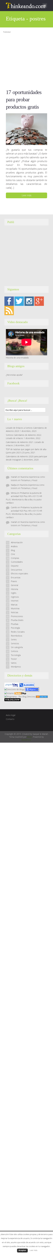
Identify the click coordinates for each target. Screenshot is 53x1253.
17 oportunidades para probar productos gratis (24, 99)
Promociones (17, 616)
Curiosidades (17, 561)
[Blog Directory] (42, 696)
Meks (29, 736)
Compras (15, 558)
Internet (14, 600)
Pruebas (14, 624)
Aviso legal (10, 715)
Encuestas (15, 577)
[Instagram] (29, 301)
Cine (13, 554)
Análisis (14, 546)
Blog (13, 550)
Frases (14, 581)
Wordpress (16, 666)
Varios (13, 662)
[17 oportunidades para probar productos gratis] (26, 129)
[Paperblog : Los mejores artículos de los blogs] (12, 684)
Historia (14, 589)
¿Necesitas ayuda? (14, 374)
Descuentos (16, 569)
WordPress (26, 739)
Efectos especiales (19, 573)
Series (14, 639)
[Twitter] (19, 301)
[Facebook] (9, 301)
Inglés (13, 593)
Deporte (15, 565)
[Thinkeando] (26, 5)
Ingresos (15, 596)
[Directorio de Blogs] (14, 689)
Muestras (15, 608)
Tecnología (16, 655)
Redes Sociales (18, 631)
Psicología (15, 627)
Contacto (10, 719)
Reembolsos (16, 635)
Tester (14, 659)
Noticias (14, 612)
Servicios (15, 643)
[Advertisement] (26, 60)
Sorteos (14, 651)
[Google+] (39, 301)
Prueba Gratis (17, 620)
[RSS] (9, 310)
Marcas (14, 604)
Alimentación (17, 542)
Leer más (26, 195)
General (14, 585)
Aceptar (22, 1250)
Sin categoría (17, 647)
